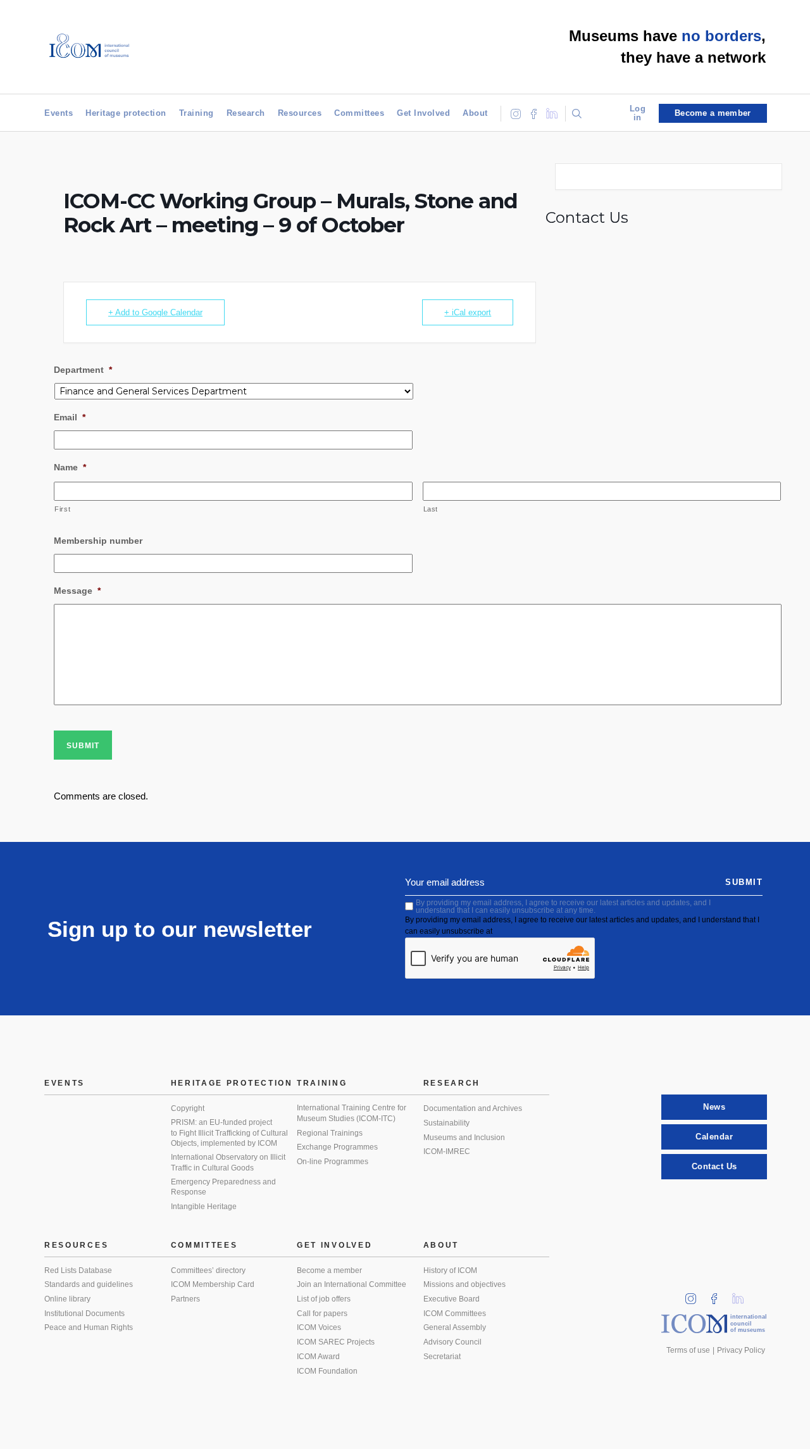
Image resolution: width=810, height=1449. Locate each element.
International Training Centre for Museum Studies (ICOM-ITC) (351, 1113)
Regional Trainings (330, 1133)
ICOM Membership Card (212, 1284)
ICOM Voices (319, 1327)
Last (431, 509)
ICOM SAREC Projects (336, 1342)
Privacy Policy (741, 1350)
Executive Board (451, 1299)
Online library (67, 1299)
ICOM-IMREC (446, 1151)
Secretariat (442, 1356)
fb (718, 1295)
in (695, 1295)
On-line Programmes (332, 1161)
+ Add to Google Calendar (155, 312)
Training (196, 113)
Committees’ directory (208, 1270)
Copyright (187, 1108)
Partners (185, 1299)
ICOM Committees (454, 1313)
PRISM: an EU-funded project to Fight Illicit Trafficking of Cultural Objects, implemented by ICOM (229, 1133)
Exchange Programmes (337, 1147)
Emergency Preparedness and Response (223, 1187)
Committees (359, 113)
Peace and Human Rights (88, 1327)
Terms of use (688, 1350)
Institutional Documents (84, 1313)
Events (58, 113)
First (62, 509)
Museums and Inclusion (464, 1137)
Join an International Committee (351, 1284)
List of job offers (324, 1299)
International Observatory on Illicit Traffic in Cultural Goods (228, 1162)
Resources (300, 113)
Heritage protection (125, 113)
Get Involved (423, 113)
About (475, 113)
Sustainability (446, 1123)
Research (246, 113)
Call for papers (322, 1313)
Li (742, 1295)
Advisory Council (452, 1342)
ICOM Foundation (327, 1371)
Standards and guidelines (88, 1284)
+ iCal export (467, 312)
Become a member (329, 1270)
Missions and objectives (464, 1284)
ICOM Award (318, 1356)
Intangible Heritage (204, 1206)
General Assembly (454, 1327)
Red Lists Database (78, 1270)
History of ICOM (450, 1270)
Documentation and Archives (472, 1108)
